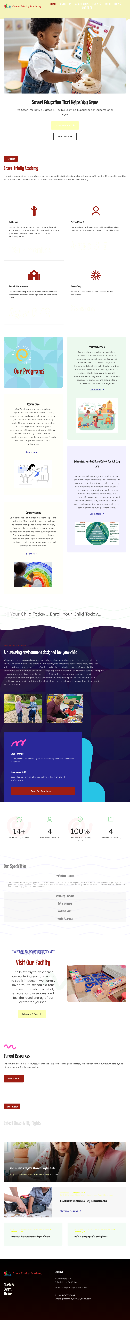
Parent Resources (41, 1174)
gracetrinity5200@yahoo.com (76, 1298)
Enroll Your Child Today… (51, 614)
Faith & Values (90, 1195)
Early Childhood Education (21, 1174)
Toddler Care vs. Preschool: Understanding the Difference (30, 1236)
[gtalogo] (22, 4)
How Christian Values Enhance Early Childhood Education (83, 1201)
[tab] (65, 875)
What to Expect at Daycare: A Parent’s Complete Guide (32, 1168)
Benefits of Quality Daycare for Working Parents (91, 1236)
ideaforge (64, 1193)
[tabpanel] (65, 885)
